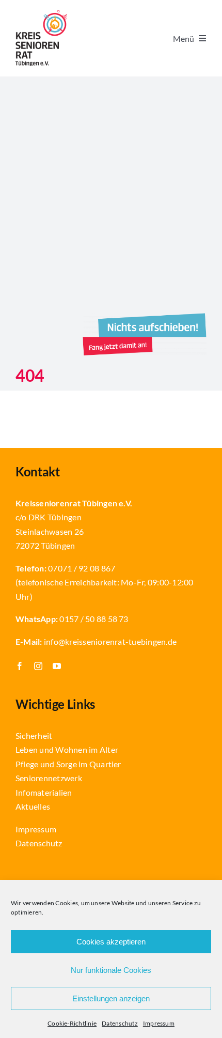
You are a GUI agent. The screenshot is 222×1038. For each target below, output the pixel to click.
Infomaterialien (43, 792)
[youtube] (57, 666)
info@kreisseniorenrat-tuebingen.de (110, 641)
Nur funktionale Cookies (111, 970)
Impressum (159, 1023)
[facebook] (19, 666)
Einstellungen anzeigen (111, 998)
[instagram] (38, 666)
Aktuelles (32, 806)
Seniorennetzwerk (48, 778)
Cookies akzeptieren (111, 941)
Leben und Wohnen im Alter (66, 749)
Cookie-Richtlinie (72, 1023)
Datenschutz (120, 1023)
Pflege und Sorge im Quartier (68, 764)
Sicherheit (33, 735)
